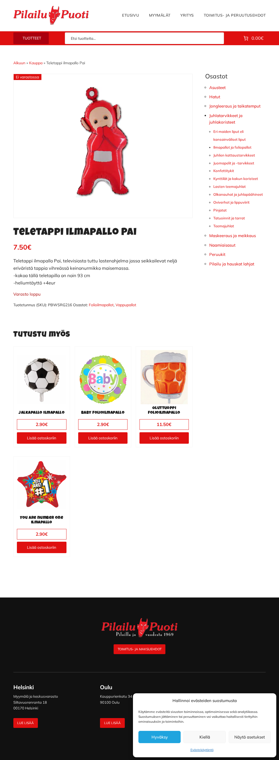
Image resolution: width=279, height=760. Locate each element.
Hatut (214, 96)
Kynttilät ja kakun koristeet (235, 178)
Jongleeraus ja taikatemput (234, 106)
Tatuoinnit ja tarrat (229, 218)
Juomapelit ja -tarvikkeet (233, 163)
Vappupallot (126, 304)
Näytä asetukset (249, 737)
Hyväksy (159, 737)
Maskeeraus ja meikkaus (232, 235)
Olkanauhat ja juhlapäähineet (238, 194)
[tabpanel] (103, 142)
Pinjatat (220, 210)
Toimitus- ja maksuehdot (140, 649)
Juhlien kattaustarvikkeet (234, 155)
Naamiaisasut (222, 245)
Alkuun (19, 62)
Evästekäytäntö (202, 750)
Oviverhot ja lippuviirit (231, 202)
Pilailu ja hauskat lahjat (231, 263)
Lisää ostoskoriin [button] (41, 438)
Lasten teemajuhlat (229, 186)
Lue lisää (25, 723)
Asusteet (217, 87)
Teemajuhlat (223, 226)
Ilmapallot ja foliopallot (232, 147)
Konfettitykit (223, 170)
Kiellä (204, 737)
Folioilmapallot (101, 304)
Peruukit (217, 254)
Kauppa (36, 62)
